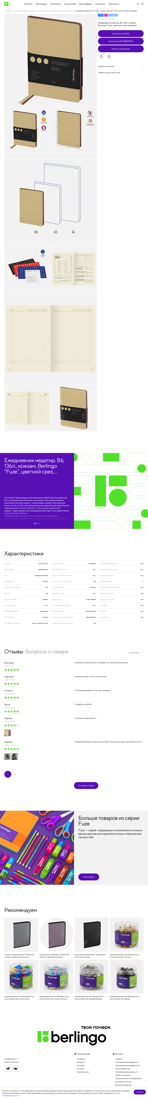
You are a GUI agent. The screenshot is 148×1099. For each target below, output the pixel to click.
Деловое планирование (39, 11)
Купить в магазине (121, 48)
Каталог (7, 11)
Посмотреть (89, 877)
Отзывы (13, 651)
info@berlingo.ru (10, 1059)
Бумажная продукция (20, 11)
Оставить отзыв (86, 785)
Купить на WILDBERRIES (121, 41)
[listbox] (136, 653)
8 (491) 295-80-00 (11, 1062)
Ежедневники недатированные (62, 11)
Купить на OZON (120, 33)
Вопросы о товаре (46, 651)
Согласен (139, 1092)
